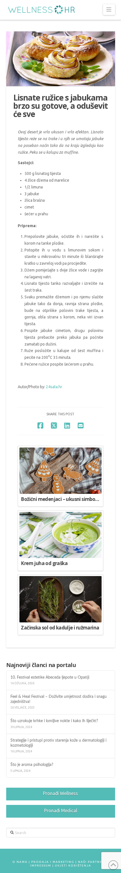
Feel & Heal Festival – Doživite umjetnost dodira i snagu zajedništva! (58, 698)
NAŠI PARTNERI (92, 861)
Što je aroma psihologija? (31, 765)
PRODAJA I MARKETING (52, 861)
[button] (109, 9)
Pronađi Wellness (60, 793)
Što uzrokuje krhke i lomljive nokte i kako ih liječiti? (54, 721)
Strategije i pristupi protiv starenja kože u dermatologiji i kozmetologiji (58, 742)
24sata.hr (54, 387)
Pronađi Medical (60, 810)
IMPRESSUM (40, 865)
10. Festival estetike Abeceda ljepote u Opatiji (50, 677)
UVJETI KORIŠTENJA (73, 865)
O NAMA (20, 861)
